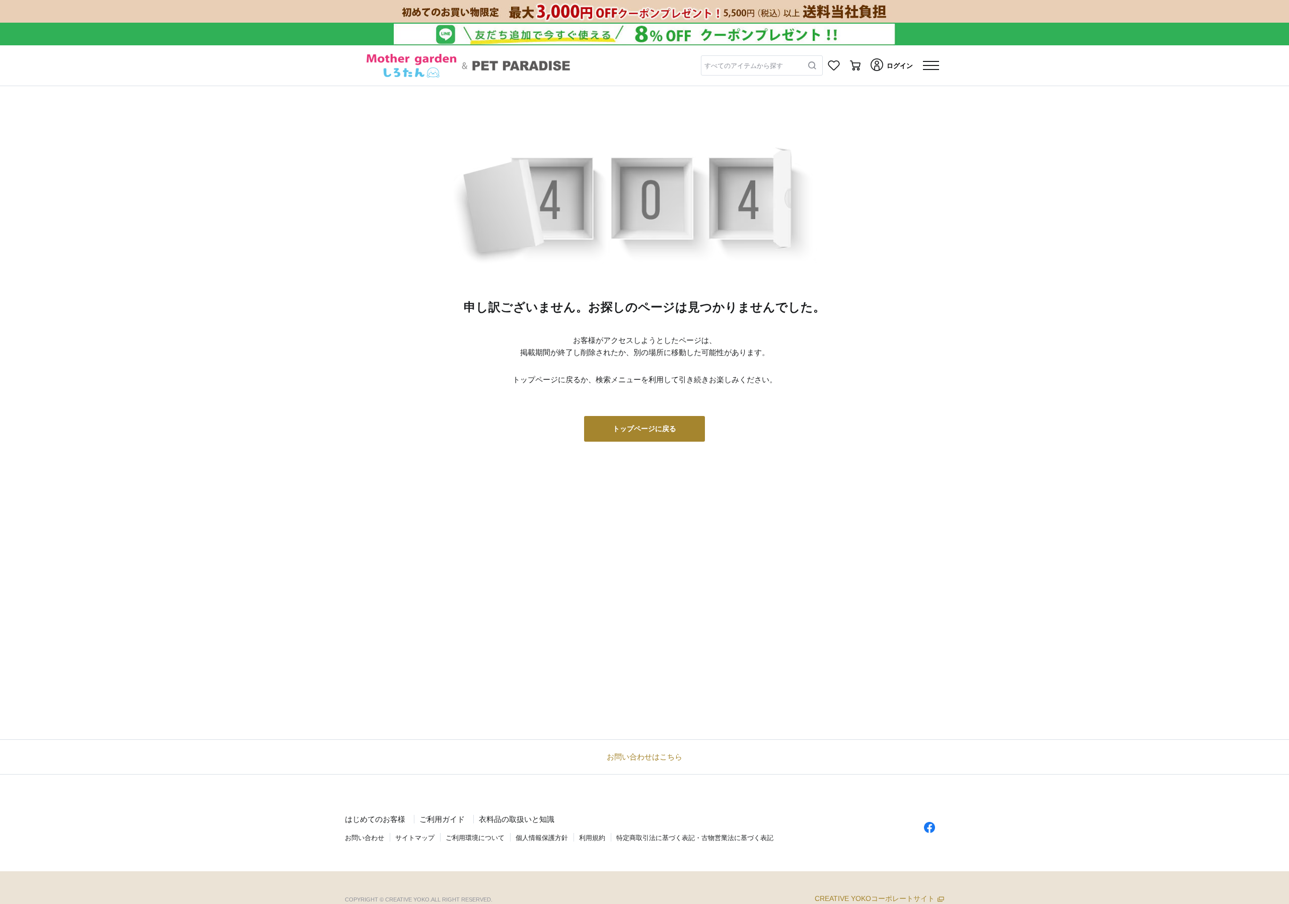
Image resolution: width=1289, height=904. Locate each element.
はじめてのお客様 (375, 819)
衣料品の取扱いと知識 (516, 819)
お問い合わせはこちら (644, 756)
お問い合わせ (364, 838)
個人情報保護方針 (542, 838)
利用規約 (592, 838)
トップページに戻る (644, 429)
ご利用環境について (475, 838)
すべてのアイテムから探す (743, 65)
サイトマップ (415, 838)
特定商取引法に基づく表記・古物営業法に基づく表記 (694, 838)
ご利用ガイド (442, 819)
